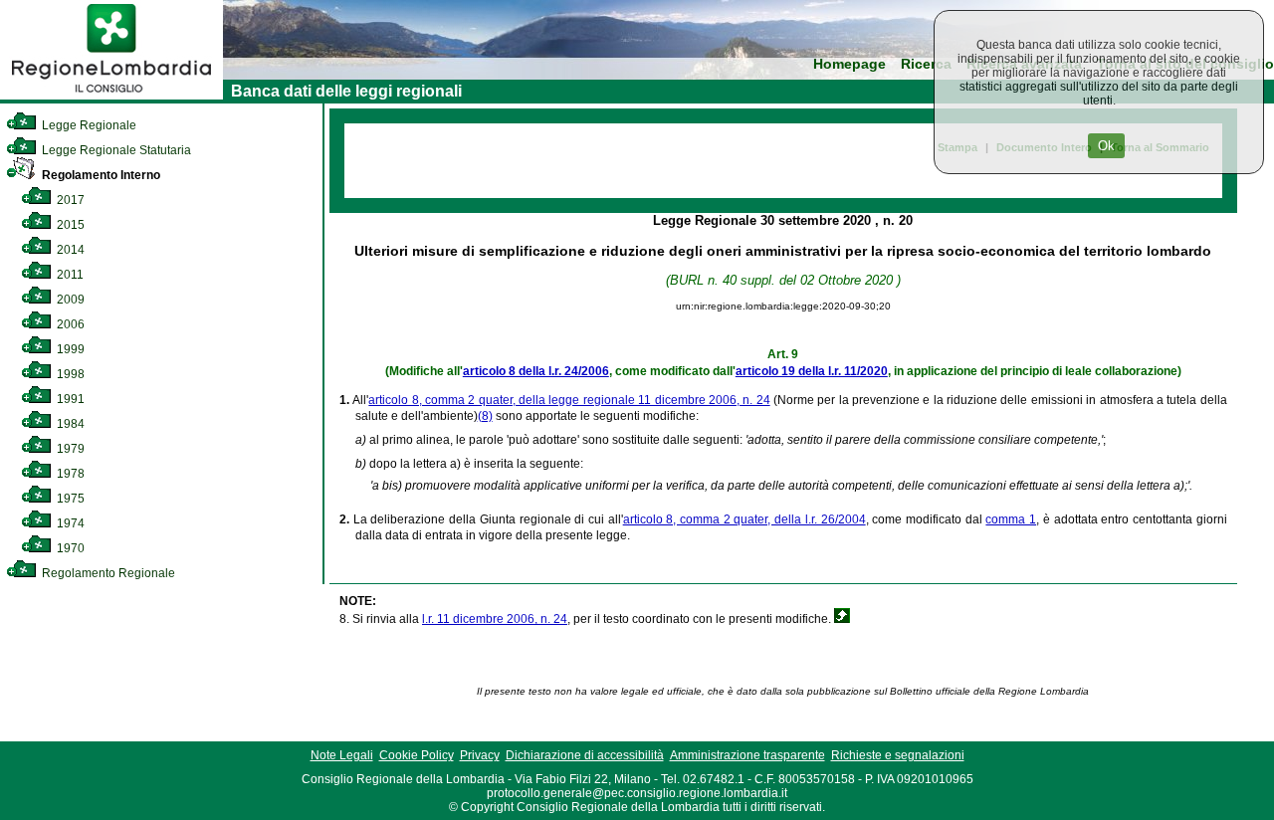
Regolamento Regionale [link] (107, 573)
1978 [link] (69, 474)
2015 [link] (69, 225)
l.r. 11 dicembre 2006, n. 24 (494, 619)
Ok (1106, 145)
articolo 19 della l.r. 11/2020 (812, 371)
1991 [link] (69, 399)
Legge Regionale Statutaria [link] (115, 150)
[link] (111, 95)
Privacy (480, 755)
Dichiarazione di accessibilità (585, 755)
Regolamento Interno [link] (99, 175)
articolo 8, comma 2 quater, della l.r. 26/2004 (744, 519)
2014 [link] (69, 250)
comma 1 (1010, 519)
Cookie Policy (416, 755)
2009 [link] (69, 300)
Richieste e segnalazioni (897, 755)
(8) (485, 416)
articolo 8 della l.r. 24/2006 (536, 371)
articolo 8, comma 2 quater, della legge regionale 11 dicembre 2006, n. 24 (568, 400)
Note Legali (342, 755)
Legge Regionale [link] (87, 125)
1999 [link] (69, 349)
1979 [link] (69, 449)
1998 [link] (69, 374)
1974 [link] (69, 523)
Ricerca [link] (926, 64)
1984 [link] (69, 424)
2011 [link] (69, 275)
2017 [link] (69, 200)
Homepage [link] (849, 64)
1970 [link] (69, 548)
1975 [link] (69, 499)
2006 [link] (69, 324)
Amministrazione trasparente (747, 755)
